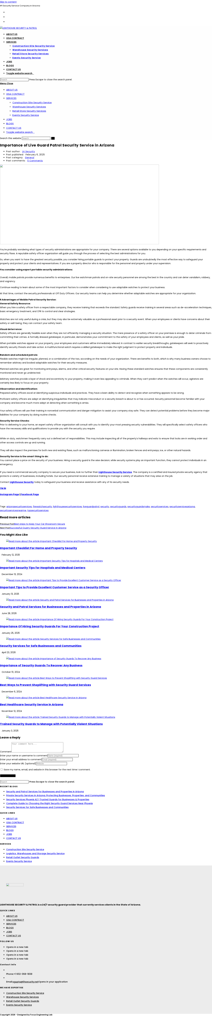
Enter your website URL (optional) (18, 763)
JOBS (9, 119)
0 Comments (35, 160)
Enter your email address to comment (21, 759)
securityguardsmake (138, 506)
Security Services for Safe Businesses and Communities (40, 646)
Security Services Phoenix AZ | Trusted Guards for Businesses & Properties (47, 799)
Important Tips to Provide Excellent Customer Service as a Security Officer (54, 587)
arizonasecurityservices (19, 506)
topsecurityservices (38, 510)
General (29, 157)
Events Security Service (25, 115)
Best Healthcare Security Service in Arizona (31, 704)
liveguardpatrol (91, 506)
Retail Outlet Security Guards (22, 857)
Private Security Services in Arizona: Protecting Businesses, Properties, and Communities (55, 795)
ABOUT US (12, 89)
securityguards (118, 506)
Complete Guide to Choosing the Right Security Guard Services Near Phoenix (49, 803)
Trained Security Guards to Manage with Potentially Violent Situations (51, 724)
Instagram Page (9, 494)
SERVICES (11, 98)
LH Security (28, 151)
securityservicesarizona (182, 506)
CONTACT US (13, 128)
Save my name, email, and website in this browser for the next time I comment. (47, 769)
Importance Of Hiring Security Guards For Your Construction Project (49, 626)
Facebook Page (29, 494)
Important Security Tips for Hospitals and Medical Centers (42, 568)
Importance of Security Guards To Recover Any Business (41, 665)
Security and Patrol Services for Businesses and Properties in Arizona (50, 607)
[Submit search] (53, 138)
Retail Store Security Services (29, 111)
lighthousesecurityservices (67, 506)
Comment (5, 751)
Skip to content (8, 1)
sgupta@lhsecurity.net (25, 981)
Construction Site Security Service (32, 102)
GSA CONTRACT (15, 94)
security (104, 506)
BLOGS (10, 123)
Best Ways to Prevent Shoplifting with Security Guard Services (45, 685)
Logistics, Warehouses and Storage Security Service (35, 853)
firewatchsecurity (42, 506)
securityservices (159, 506)
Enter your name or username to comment (23, 755)
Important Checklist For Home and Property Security (38, 548)
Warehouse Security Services (29, 106)
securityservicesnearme (13, 510)
